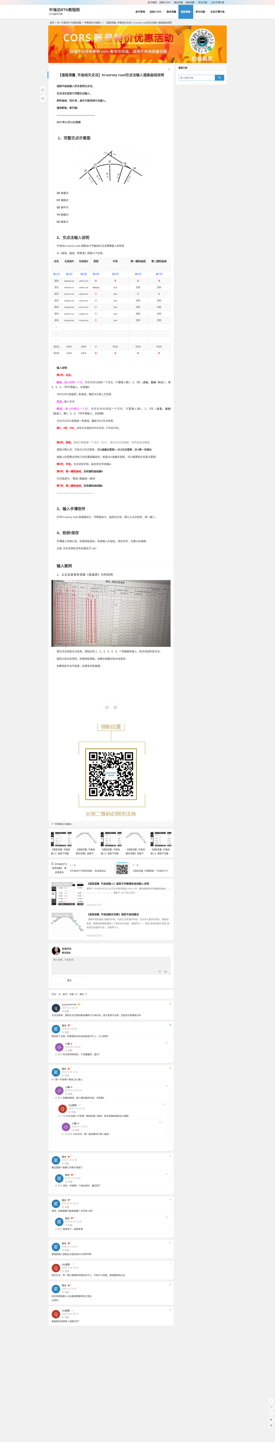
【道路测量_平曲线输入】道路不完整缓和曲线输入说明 (61, 853)
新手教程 (152, 2)
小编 (63, 1116)
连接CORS (164, 2)
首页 (52, 22)
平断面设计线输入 (93, 22)
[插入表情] (159, 971)
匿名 (60, 1054)
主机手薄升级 (217, 2)
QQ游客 (68, 1134)
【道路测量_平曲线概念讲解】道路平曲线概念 (86, 853)
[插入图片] (165, 971)
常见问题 (202, 2)
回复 (67, 1011)
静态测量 (178, 2)
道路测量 (189, 2)
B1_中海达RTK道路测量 (69, 22)
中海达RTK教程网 (64, 10)
